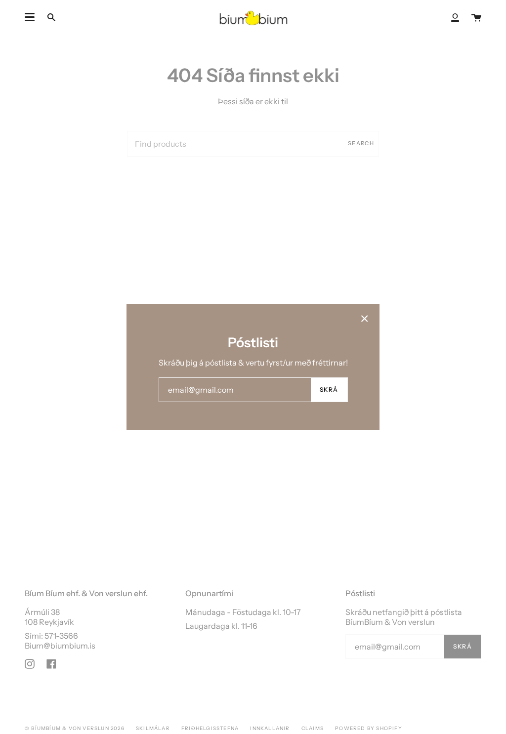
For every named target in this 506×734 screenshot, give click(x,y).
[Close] (365, 319)
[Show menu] (29, 17)
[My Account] (455, 17)
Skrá (329, 389)
